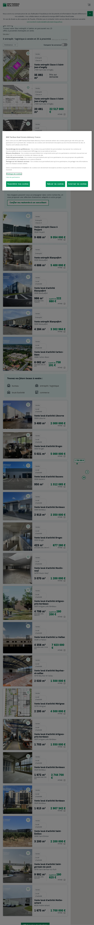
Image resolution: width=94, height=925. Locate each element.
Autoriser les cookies (77, 184)
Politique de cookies (14, 174)
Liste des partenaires (13, 177)
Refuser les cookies (55, 184)
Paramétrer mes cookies (18, 184)
